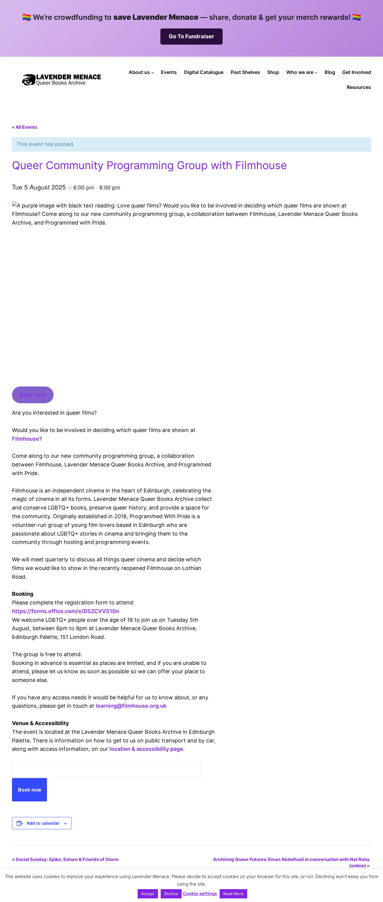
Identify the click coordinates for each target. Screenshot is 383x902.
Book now (29, 789)
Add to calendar (43, 823)
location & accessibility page (146, 749)
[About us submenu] (152, 72)
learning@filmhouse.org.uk (131, 706)
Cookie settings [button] (200, 893)
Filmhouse (25, 439)
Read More (233, 893)
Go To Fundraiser (191, 36)
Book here (33, 395)
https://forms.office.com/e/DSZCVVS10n (65, 611)
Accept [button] (147, 893)
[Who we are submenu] (315, 72)
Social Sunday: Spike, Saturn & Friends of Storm (65, 859)
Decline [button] (171, 893)
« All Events (24, 127)
